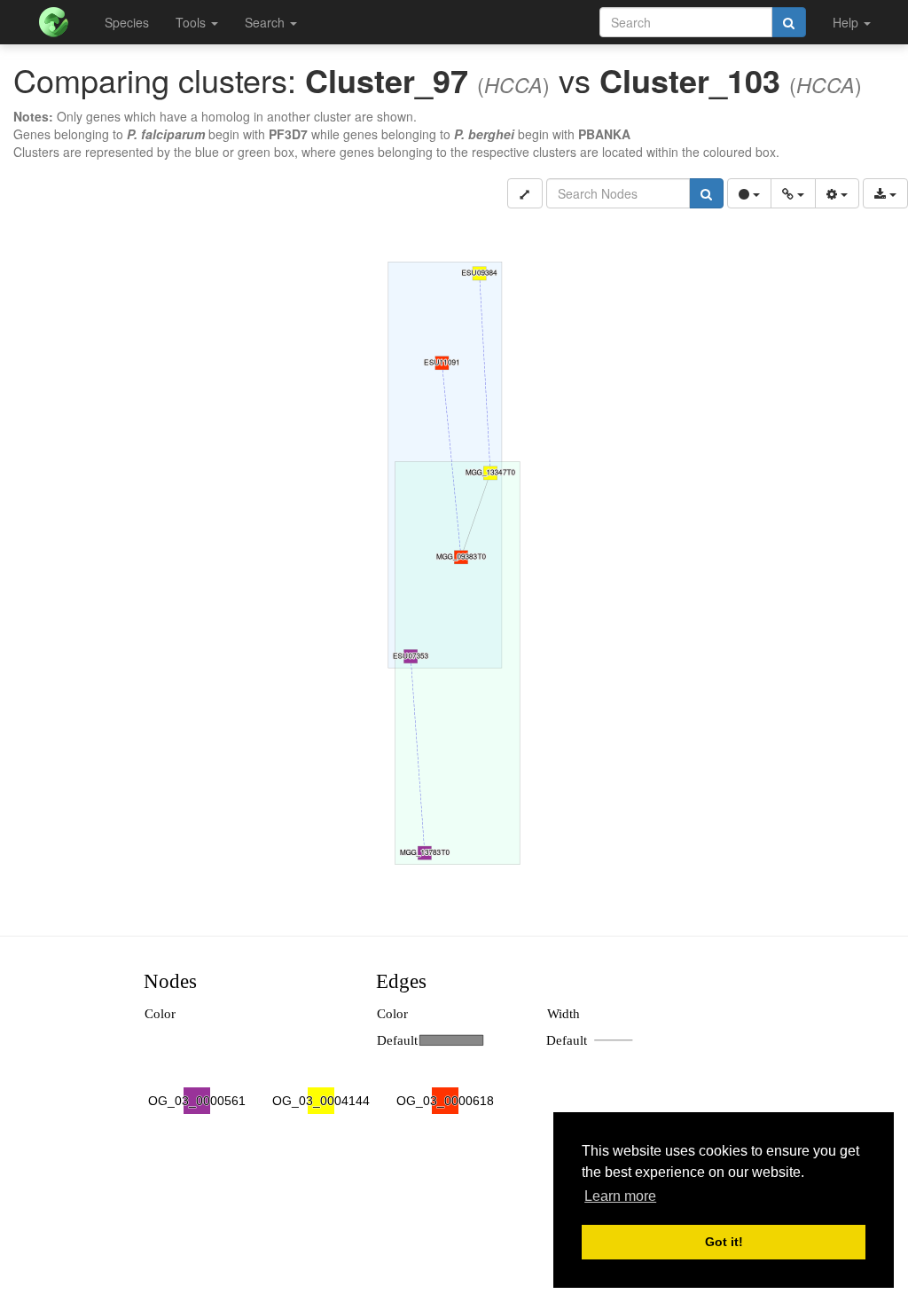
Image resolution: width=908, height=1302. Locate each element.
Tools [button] (192, 22)
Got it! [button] (724, 1242)
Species (127, 22)
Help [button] (847, 22)
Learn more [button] (620, 1196)
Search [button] (266, 22)
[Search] (788, 22)
